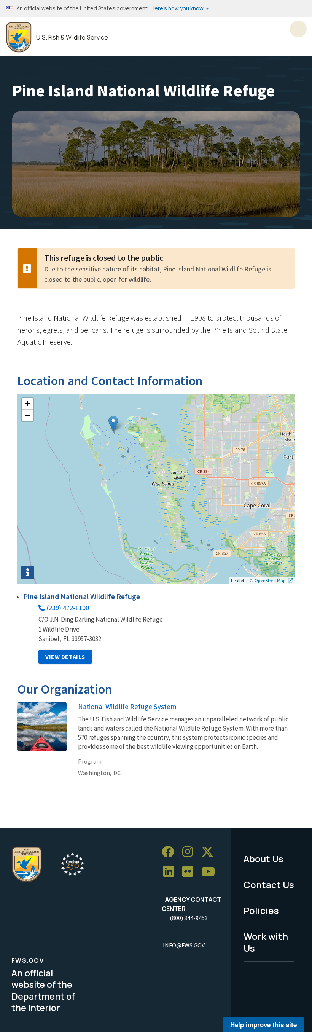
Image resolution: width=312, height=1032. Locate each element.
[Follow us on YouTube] (210, 872)
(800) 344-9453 (189, 918)
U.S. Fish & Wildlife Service (72, 37)
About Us (263, 858)
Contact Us (269, 884)
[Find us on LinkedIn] (171, 872)
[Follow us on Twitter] (210, 852)
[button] (113, 423)
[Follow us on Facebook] (170, 852)
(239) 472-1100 (68, 607)
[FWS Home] (19, 37)
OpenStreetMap (270, 580)
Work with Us (266, 942)
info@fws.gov (184, 945)
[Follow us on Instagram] (190, 852)
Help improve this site (263, 1024)
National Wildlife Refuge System (127, 706)
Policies (261, 910)
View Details (65, 656)
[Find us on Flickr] (190, 872)
